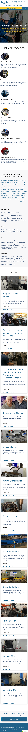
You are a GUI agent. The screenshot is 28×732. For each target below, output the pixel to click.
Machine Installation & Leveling (10, 138)
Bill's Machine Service (18, 1)
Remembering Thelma (13, 413)
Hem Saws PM (9, 621)
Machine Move (9, 656)
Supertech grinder (11, 516)
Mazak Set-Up (9, 690)
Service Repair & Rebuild (8, 62)
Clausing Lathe (9, 447)
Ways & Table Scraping (8, 157)
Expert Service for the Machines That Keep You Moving (13, 333)
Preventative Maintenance (7, 80)
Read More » (6, 306)
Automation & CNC (7, 99)
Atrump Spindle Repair (13, 481)
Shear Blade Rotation (12, 551)
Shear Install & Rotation (8, 118)
